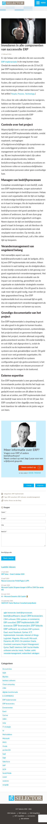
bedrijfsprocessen (24, 613)
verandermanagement (33, 497)
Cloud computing (9, 684)
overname (16, 644)
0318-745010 (35, 473)
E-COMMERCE (8, 696)
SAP (25, 647)
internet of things (31, 635)
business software (9, 680)
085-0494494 (25, 818)
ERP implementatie (9, 62)
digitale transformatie (10, 692)
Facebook (17, 632)
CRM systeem (21, 619)
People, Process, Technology (23, 94)
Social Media (33, 647)
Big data (5, 677)
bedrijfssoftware (12, 616)
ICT (30, 632)
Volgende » (40, 485)
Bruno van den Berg (15, 500)
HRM (4, 719)
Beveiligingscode (6, 552)
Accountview (7, 669)
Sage (4, 758)
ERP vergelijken (19, 816)
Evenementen (8, 708)
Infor (4, 723)
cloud (23, 616)
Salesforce (18, 647)
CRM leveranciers (34, 616)
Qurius (6, 647)
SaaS (12, 647)
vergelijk (6, 785)
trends (21, 650)
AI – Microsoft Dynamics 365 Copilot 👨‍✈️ (14, 596)
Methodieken (7, 734)
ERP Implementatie (26, 622)
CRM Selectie (11, 813)
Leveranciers (31, 816)
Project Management (29, 644)
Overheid (7, 644)
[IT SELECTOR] (16, 3)
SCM (4, 769)
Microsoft (24, 638)
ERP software (22, 497)
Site (2, 525)
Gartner (25, 632)
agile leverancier (10, 613)
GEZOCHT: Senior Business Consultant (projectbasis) (18, 603)
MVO (17, 641)
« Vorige (28, 485)
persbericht (7, 750)
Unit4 (5, 777)
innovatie (20, 635)
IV (3, 731)
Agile (4, 673)
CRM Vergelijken (35, 813)
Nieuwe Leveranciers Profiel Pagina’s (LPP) (15, 581)
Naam (3, 512)
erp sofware (23, 629)
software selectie (11, 650)
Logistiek (7, 638)
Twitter (27, 650)
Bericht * (4, 531)
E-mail (3, 518)
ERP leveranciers (21, 626)
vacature (6, 781)
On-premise (25, 641)
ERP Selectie (37, 626)
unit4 (33, 650)
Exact (6, 632)
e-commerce (33, 619)
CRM (4, 688)
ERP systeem (33, 629)
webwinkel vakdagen (30, 653)
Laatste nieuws (8, 567)
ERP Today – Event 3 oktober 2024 (12, 574)
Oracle (33, 641)
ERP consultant (12, 497)
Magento (15, 638)
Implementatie (9, 635)
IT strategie (7, 727)
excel (11, 632)
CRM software (10, 619)
